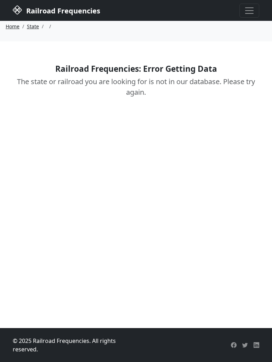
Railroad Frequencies (62, 11)
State (33, 26)
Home (12, 26)
